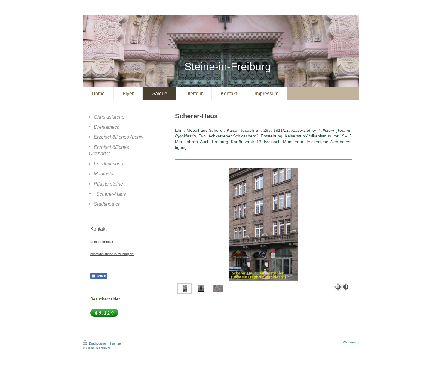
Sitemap (115, 343)
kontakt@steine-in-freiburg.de (112, 254)
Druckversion (98, 343)
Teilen (100, 276)
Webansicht (351, 342)
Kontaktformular (101, 241)
